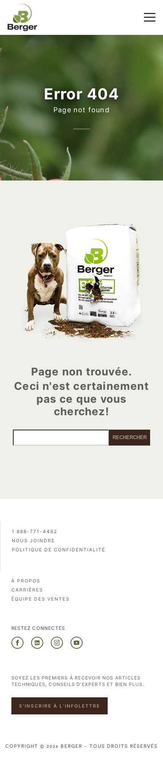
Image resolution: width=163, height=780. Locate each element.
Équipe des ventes (40, 599)
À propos (26, 581)
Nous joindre (33, 540)
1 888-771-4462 (34, 531)
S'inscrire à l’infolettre (59, 706)
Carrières (27, 590)
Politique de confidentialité (58, 549)
